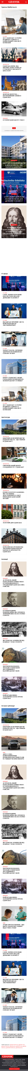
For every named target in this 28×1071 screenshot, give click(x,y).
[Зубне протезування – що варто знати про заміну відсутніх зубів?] (14, 913)
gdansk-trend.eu (5, 1046)
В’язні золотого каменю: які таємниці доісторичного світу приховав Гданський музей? (13, 495)
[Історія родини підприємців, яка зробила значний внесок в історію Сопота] (14, 599)
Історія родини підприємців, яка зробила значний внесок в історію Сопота (14, 613)
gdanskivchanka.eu (10, 1047)
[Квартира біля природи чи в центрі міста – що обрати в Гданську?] (14, 152)
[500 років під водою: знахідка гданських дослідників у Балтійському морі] (14, 655)
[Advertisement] (14, 255)
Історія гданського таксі (13, 120)
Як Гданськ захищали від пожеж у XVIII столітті (13, 641)
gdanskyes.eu (19, 1047)
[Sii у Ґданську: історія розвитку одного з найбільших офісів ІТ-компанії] (14, 21)
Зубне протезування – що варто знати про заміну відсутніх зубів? (13, 926)
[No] (26, 1064)
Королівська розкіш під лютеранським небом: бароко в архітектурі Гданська (13, 549)
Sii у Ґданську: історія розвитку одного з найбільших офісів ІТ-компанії (12, 40)
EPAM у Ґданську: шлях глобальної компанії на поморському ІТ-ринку (13, 379)
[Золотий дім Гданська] (14, 511)
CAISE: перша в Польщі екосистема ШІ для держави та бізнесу (14, 199)
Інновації (5, 118)
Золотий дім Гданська (12, 522)
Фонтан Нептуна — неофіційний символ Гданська (12, 95)
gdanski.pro (12, 1046)
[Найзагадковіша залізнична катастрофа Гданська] (14, 684)
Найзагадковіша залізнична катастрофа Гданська (13, 696)
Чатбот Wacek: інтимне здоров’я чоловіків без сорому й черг (13, 351)
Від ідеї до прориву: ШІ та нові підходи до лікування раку (13, 323)
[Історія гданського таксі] (14, 108)
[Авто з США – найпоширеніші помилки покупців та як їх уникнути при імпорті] (14, 743)
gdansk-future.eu (14, 1044)
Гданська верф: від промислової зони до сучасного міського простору (12, 68)
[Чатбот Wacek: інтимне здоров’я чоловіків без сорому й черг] (14, 339)
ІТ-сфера (5, 36)
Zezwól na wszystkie (14, 1068)
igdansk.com (22, 1044)
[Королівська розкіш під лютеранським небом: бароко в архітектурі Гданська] (14, 535)
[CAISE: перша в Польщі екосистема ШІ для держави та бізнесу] (14, 187)
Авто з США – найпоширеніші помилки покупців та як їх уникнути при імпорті (13, 756)
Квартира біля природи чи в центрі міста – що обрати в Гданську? (14, 165)
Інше (4, 752)
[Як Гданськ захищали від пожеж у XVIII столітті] (14, 629)
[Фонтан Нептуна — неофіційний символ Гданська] (14, 83)
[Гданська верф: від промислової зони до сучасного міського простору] (14, 55)
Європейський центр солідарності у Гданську (13, 466)
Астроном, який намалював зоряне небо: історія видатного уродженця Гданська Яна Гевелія (14, 232)
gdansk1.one (19, 1046)
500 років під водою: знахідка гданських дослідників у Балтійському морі (11, 668)
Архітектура (6, 64)
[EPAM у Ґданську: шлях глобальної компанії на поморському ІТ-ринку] (14, 366)
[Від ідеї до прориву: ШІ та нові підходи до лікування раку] (14, 310)
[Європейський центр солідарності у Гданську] (14, 454)
